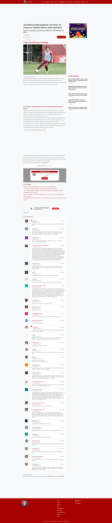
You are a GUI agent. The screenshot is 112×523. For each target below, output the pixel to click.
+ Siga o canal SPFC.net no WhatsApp (35, 42)
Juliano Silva (35, 228)
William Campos (35, 307)
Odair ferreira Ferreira (37, 389)
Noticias (47, 2)
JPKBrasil (34, 349)
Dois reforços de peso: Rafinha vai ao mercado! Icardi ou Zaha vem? (40, 188)
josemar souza (35, 440)
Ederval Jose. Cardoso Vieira (38, 285)
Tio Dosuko (34, 434)
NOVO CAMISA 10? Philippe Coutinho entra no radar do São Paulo (40, 186)
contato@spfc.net (62, 2)
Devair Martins (35, 448)
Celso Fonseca (35, 263)
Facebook (79, 500)
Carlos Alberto (35, 365)
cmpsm (33, 335)
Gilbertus (34, 357)
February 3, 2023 (41, 130)
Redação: (27, 37)
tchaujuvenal (35, 327)
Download (45, 178)
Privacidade (69, 2)
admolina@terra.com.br (37, 320)
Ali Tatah (34, 279)
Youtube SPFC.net (76, 2)
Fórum (56, 2)
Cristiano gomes (36, 372)
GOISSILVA (34, 221)
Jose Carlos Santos (36, 427)
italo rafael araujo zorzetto (38, 381)
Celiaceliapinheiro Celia (37, 313)
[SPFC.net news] (45, 208)
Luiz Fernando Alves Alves (38, 403)
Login (87, 2)
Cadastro (83, 2)
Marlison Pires (35, 420)
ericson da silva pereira (37, 456)
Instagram (79, 503)
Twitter (78, 501)
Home (43, 2)
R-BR (33, 272)
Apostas (52, 2)
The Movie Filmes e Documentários (40, 245)
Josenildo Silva (35, 300)
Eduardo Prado (35, 237)
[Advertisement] (56, 13)
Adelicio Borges (35, 342)
